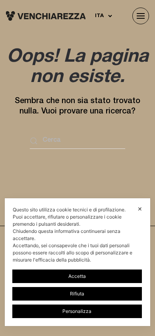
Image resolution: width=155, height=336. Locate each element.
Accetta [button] (77, 276)
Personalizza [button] (76, 311)
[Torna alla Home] (45, 16)
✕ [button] (140, 208)
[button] (140, 16)
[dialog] (78, 262)
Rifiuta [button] (77, 294)
